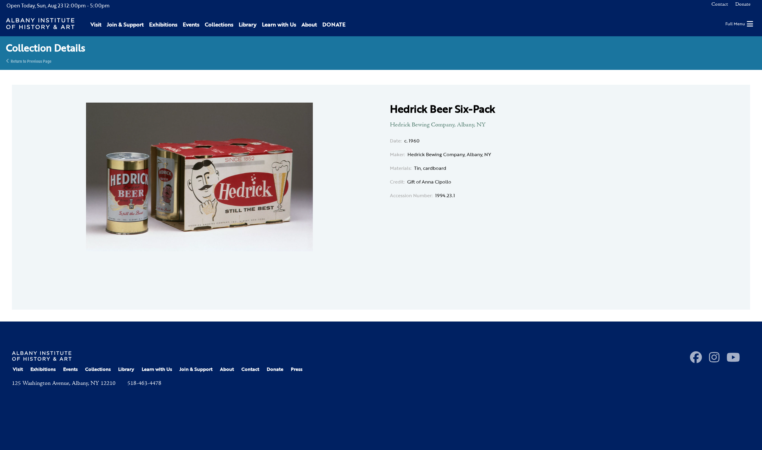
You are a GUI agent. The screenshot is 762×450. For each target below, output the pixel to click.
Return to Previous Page (31, 60)
